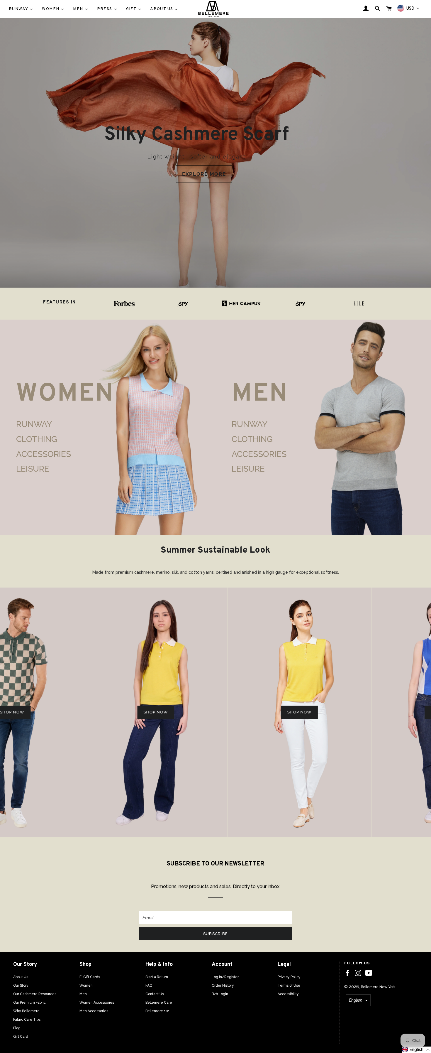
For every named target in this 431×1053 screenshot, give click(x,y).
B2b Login (220, 994)
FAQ (148, 985)
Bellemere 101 (157, 1011)
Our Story (20, 985)
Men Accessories (93, 1011)
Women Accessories (96, 1002)
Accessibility (288, 994)
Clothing (36, 439)
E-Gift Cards (89, 977)
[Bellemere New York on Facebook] (347, 973)
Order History (223, 985)
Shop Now (93, 712)
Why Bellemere (26, 1011)
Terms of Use (289, 985)
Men (83, 994)
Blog (17, 1028)
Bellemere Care (158, 1002)
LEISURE (32, 469)
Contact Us (154, 994)
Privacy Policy (289, 977)
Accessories (43, 454)
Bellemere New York (378, 987)
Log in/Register (225, 977)
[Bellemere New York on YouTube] (368, 973)
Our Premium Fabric (29, 1002)
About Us (20, 977)
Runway (34, 424)
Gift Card (20, 1037)
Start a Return (156, 977)
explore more (204, 174)
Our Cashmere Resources (34, 994)
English (355, 1000)
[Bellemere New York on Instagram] (358, 973)
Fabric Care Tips (26, 1019)
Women (86, 985)
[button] (416, 1050)
